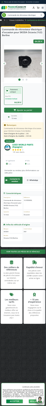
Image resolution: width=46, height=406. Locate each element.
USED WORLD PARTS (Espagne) (22, 145)
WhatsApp (33, 180)
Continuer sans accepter (31, 387)
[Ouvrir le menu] (43, 8)
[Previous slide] (4, 63)
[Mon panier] (38, 8)
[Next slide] (42, 63)
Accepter (14, 401)
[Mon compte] (34, 8)
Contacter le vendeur (15, 180)
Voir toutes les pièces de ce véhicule (23, 251)
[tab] (19, 79)
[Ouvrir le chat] (40, 401)
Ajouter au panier (24, 110)
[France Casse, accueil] (13, 7)
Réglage (34, 401)
